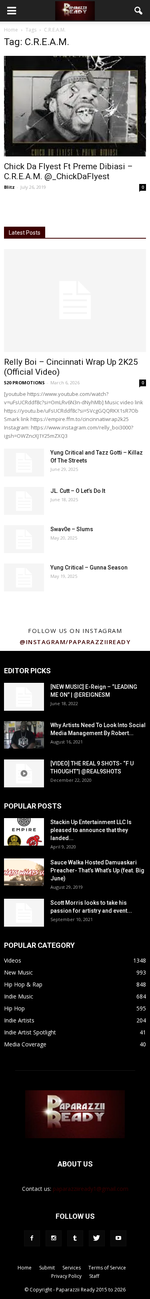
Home (11, 29)
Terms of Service (107, 1267)
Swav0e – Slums (71, 529)
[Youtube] (118, 1238)
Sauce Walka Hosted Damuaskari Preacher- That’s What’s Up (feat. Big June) (97, 870)
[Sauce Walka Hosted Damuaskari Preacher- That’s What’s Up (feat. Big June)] (24, 872)
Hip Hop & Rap (23, 984)
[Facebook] (32, 1238)
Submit (47, 1267)
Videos (12, 960)
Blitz (9, 187)
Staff (94, 1276)
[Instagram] (54, 1238)
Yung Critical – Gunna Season (89, 567)
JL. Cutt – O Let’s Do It (77, 491)
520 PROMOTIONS (24, 383)
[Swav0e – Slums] (24, 539)
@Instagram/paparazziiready (75, 642)
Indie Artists (19, 1020)
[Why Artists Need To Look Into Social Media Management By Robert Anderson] (24, 735)
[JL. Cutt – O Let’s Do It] (24, 501)
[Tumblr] (75, 1238)
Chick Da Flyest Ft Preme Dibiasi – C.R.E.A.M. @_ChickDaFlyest (68, 171)
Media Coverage (25, 1044)
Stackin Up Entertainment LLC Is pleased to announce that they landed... (91, 830)
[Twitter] (97, 1238)
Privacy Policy (66, 1276)
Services (71, 1267)
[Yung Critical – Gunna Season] (24, 577)
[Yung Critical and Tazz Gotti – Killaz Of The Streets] (24, 462)
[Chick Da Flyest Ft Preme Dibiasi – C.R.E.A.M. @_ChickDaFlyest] (75, 106)
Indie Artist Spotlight (30, 1032)
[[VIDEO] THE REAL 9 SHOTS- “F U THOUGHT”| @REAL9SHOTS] (24, 773)
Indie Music (18, 996)
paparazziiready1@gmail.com (90, 1188)
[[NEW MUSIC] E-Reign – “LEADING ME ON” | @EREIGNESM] (24, 697)
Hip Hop (14, 1008)
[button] (139, 11)
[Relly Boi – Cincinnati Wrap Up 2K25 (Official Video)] (75, 300)
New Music (18, 972)
